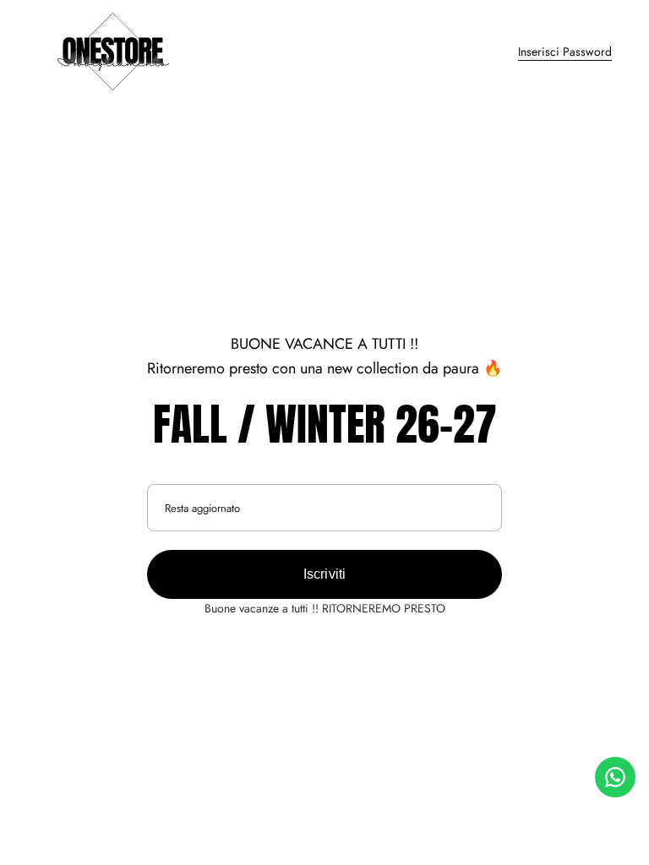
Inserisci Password (565, 51)
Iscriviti (324, 574)
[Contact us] (615, 777)
